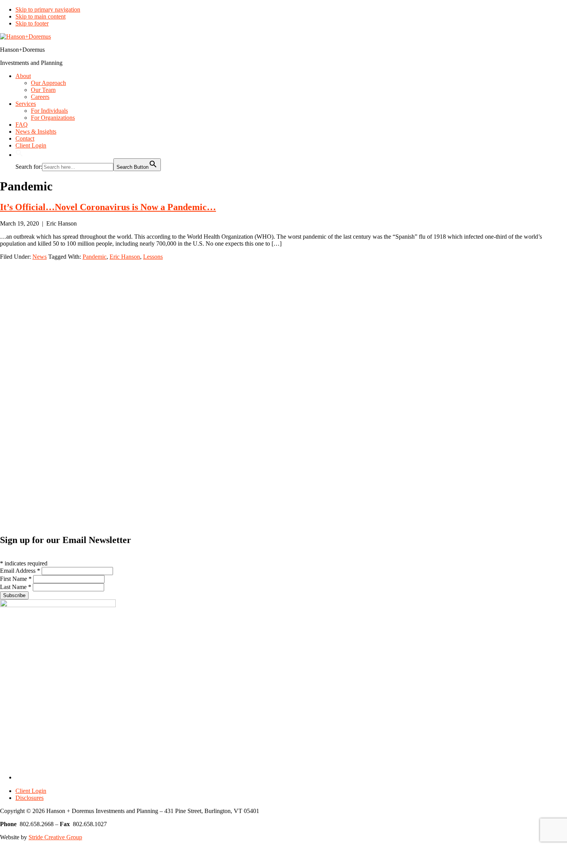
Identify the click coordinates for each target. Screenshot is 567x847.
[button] (19, 154)
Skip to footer (32, 23)
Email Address (20, 570)
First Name (16, 578)
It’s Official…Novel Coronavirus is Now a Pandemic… (108, 207)
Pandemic (94, 256)
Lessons (153, 256)
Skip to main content (40, 16)
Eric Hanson (125, 256)
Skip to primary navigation (47, 9)
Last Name (15, 587)
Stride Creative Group (55, 837)
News (39, 256)
